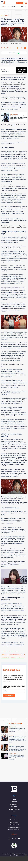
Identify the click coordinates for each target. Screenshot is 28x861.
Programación (14, 804)
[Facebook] (15, 838)
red (24, 654)
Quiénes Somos (14, 820)
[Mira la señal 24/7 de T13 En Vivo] (19, 3)
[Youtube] (19, 838)
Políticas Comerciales (14, 825)
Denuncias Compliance (14, 830)
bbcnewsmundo (15, 654)
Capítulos (14, 806)
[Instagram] (9, 838)
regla (13, 657)
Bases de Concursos (14, 809)
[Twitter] (12, 838)
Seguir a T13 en (13, 52)
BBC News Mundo (6, 48)
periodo (5, 654)
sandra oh (5, 657)
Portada (14, 799)
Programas (14, 801)
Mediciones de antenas (14, 827)
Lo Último (3, 7)
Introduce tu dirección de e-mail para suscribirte (14, 686)
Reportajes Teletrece (14, 7)
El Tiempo (24, 7)
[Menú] (25, 3)
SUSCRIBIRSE (9, 695)
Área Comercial (14, 822)
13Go (14, 811)
